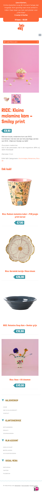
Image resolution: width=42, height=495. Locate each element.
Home (5, 407)
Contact (6, 413)
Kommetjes (23, 158)
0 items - (21, 20)
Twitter (5, 470)
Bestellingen (7, 450)
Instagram (6, 467)
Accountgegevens (9, 453)
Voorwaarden (8, 433)
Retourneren (8, 427)
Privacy (5, 430)
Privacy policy (34, 485)
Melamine (32, 158)
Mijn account (7, 447)
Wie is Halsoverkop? (10, 410)
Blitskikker (18, 485)
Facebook (6, 473)
